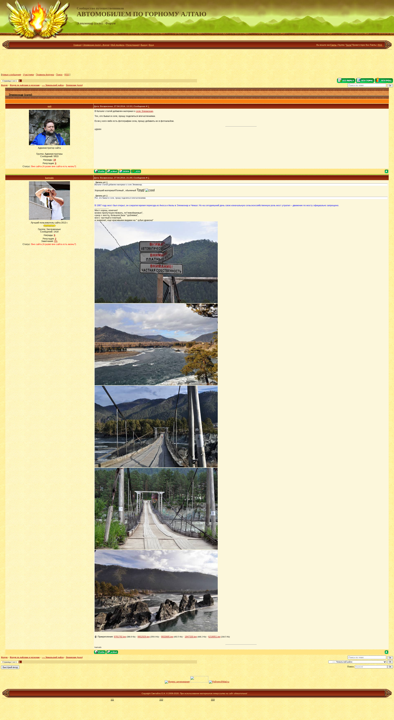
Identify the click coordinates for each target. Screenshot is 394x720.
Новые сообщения (11, 74)
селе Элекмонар (144, 111)
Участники (28, 74)
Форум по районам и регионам (25, 85)
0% (55, 241)
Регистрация (132, 45)
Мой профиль (117, 45)
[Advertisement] (197, 61)
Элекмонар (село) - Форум (96, 45)
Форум (4, 85)
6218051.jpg (214, 636)
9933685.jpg (167, 636)
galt (49, 106)
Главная (77, 45)
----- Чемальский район (53, 85)
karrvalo (49, 178)
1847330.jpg (191, 636)
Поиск (59, 74)
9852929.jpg (143, 636)
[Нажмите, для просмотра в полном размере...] (156, 302)
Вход (151, 45)
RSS (380, 45)
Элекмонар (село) (74, 85)
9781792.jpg (120, 636)
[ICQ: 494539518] (136, 171)
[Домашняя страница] (124, 171)
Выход (144, 45)
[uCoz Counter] (199, 681)
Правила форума (45, 74)
